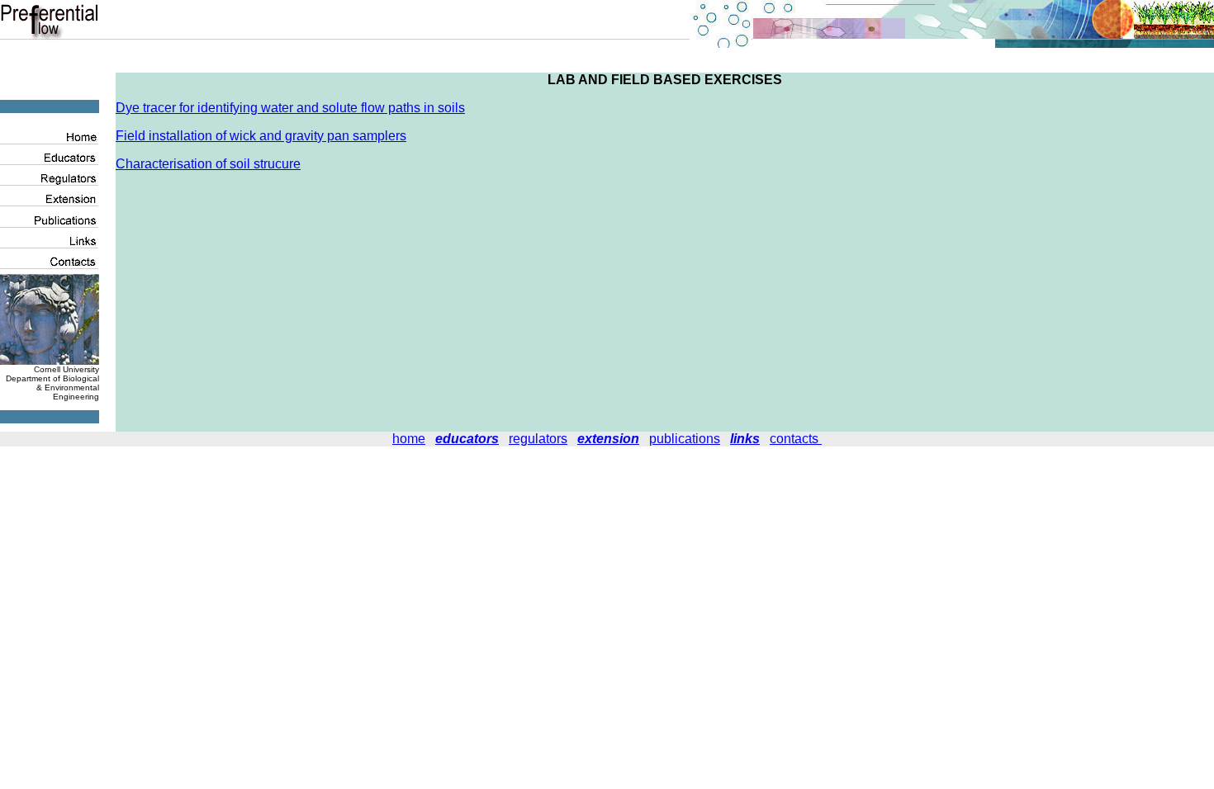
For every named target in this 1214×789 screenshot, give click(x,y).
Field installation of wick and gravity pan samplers (261, 136)
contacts (796, 439)
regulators (538, 439)
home (408, 439)
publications (684, 439)
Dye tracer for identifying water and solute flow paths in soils (290, 108)
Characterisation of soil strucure (208, 164)
